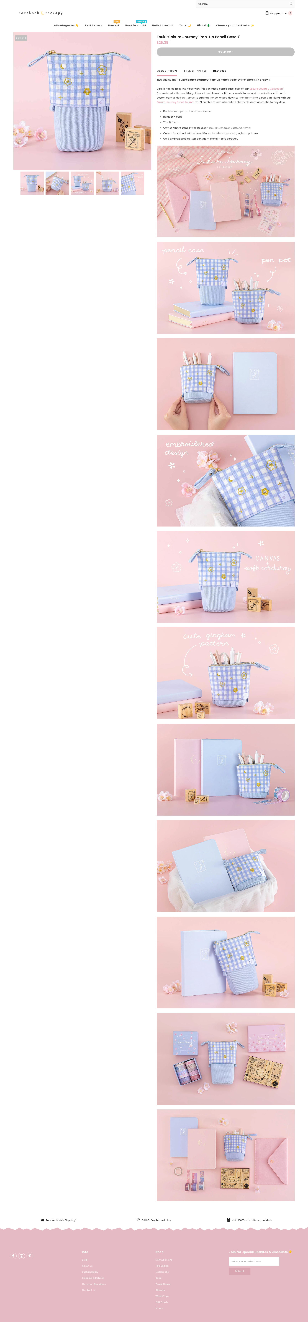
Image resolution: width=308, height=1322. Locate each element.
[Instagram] (21, 1256)
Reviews (219, 71)
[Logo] (37, 13)
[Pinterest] (30, 1256)
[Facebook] (13, 1256)
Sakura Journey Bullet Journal (175, 102)
